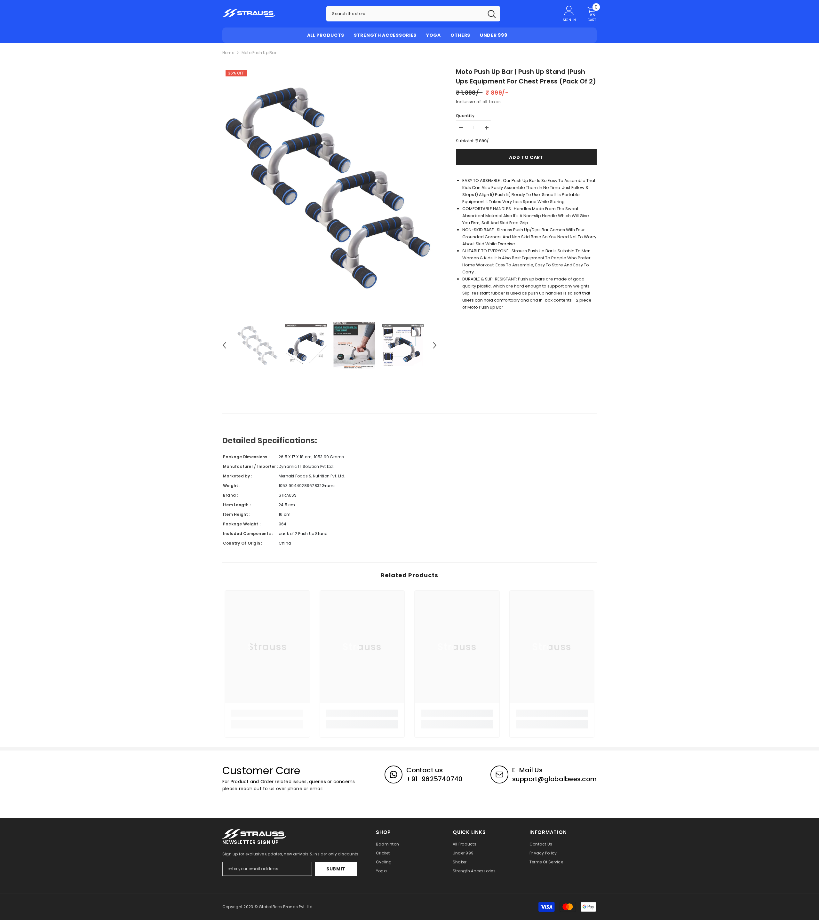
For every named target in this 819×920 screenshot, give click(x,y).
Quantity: (465, 115)
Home (228, 52)
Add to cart (526, 157)
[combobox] (404, 13)
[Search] (413, 13)
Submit (336, 869)
